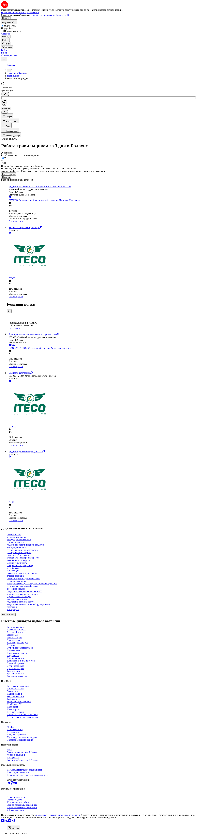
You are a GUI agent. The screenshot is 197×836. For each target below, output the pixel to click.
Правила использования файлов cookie (51, 15)
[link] (6, 43)
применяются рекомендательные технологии (58, 815)
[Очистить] (5, 94)
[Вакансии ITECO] (101, 255)
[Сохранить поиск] (4, 101)
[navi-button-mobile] (4, 59)
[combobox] (14, 87)
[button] (4, 50)
